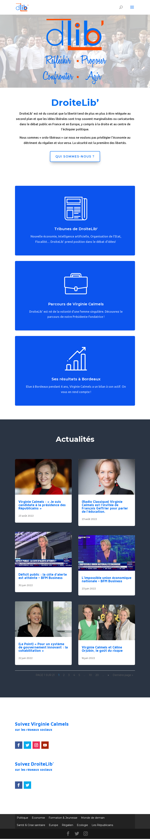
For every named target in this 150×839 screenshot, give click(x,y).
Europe (53, 825)
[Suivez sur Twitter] (27, 745)
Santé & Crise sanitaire (31, 825)
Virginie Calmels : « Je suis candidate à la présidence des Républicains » (42, 505)
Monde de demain (93, 817)
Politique (22, 817)
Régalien (67, 825)
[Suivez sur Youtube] (45, 745)
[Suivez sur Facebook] (18, 745)
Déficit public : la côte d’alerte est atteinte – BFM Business (42, 576)
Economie (38, 817)
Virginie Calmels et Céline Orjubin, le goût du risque (102, 648)
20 (97, 675)
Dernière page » (123, 675)
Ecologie (82, 825)
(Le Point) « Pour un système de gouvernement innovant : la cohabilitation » (43, 647)
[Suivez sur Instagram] (36, 745)
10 (90, 675)
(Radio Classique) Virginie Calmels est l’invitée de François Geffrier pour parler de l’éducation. (105, 506)
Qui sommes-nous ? (75, 156)
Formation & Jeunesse (63, 817)
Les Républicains (102, 825)
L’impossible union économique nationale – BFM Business (106, 579)
